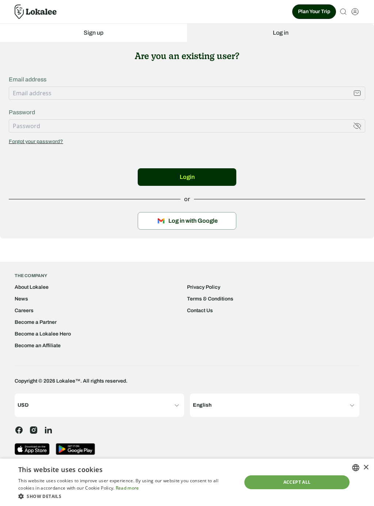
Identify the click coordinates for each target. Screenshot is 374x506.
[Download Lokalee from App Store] (32, 449)
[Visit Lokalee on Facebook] (19, 430)
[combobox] (355, 467)
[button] (126, 496)
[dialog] (187, 482)
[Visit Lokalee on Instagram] (33, 430)
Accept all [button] (297, 482)
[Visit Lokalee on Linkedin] (48, 430)
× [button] (366, 467)
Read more (127, 488)
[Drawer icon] (355, 11)
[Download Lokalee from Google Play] (75, 449)
